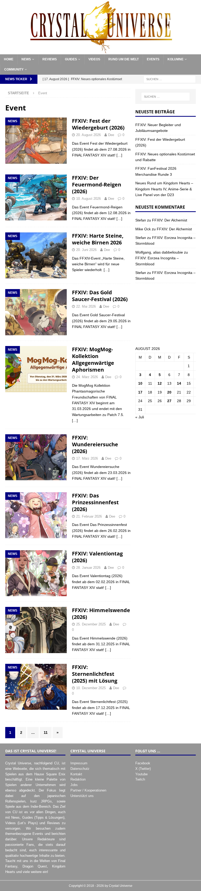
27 (169, 401)
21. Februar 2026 (89, 516)
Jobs (74, 785)
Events (153, 59)
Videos (94, 59)
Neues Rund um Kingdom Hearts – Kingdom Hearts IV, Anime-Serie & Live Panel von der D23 (164, 189)
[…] (119, 155)
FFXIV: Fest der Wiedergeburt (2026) (98, 124)
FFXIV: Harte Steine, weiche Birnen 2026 (98, 239)
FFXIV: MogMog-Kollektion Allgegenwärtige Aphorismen (93, 359)
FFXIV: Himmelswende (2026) (101, 613)
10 (140, 383)
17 (140, 392)
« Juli (139, 417)
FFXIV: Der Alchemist (169, 220)
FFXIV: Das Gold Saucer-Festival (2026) (100, 296)
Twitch (140, 779)
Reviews (49, 59)
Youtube (141, 774)
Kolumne (175, 59)
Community (14, 69)
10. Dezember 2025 (91, 688)
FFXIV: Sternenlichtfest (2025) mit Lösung (94, 674)
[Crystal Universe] (100, 51)
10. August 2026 (88, 199)
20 (169, 392)
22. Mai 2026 (86, 306)
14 (179, 383)
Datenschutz (80, 769)
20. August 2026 (88, 135)
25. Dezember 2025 (91, 624)
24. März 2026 (87, 377)
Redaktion (78, 779)
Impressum (78, 763)
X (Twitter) (143, 769)
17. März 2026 (87, 458)
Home (8, 59)
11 (46, 732)
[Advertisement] (165, 314)
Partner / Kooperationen (88, 790)
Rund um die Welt (123, 59)
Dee (111, 135)
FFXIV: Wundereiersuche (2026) (95, 444)
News (26, 59)
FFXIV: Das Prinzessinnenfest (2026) (95, 502)
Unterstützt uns (82, 796)
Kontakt (76, 774)
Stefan (140, 220)
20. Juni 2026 (86, 250)
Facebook (142, 763)
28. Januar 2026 (88, 568)
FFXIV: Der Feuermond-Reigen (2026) (96, 184)
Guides (71, 59)
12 (160, 383)
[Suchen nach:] (169, 79)
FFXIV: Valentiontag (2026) (97, 557)
